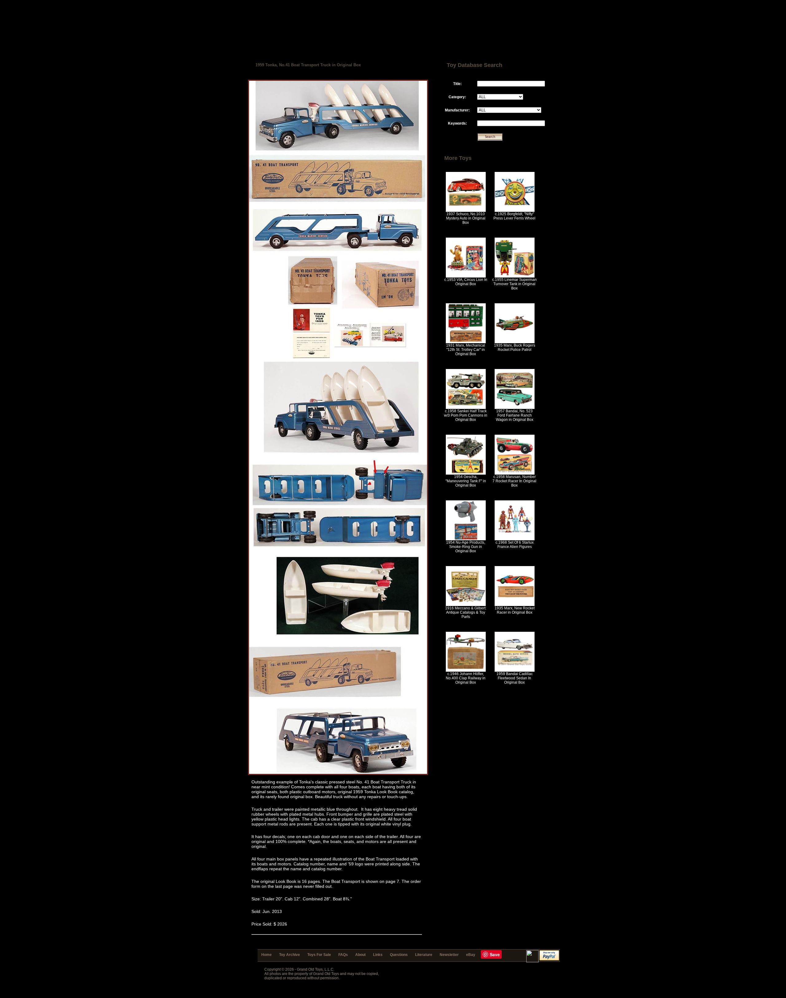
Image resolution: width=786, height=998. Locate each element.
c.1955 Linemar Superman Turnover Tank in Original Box (514, 284)
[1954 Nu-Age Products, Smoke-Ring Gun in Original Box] (466, 539)
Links (378, 955)
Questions (399, 955)
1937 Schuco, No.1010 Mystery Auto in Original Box (465, 218)
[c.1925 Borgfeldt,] (515, 210)
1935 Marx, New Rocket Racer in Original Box (515, 610)
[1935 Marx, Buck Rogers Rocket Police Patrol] (515, 342)
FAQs (343, 955)
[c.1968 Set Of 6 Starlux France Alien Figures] (515, 539)
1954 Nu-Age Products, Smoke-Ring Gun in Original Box (465, 546)
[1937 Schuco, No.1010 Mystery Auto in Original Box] (466, 210)
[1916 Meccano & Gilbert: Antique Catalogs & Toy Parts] (466, 605)
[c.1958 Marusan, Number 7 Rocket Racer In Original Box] (515, 473)
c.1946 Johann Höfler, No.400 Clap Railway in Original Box (465, 678)
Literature (423, 955)
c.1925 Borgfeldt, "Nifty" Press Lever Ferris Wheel (514, 216)
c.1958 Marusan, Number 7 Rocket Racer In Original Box (514, 481)
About (360, 955)
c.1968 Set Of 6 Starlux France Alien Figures (515, 544)
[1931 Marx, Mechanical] (466, 342)
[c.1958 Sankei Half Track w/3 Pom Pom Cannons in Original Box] (466, 408)
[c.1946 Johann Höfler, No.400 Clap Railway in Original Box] (466, 670)
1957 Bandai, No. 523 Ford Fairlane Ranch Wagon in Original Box (514, 415)
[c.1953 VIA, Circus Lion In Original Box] (466, 276)
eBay (470, 955)
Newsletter (449, 955)
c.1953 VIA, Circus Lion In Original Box (465, 282)
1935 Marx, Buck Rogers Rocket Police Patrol (514, 347)
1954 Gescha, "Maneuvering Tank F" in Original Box (466, 481)
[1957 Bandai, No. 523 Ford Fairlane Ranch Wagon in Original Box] (515, 408)
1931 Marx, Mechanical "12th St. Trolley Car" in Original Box (465, 349)
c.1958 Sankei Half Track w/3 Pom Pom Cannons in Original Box (465, 415)
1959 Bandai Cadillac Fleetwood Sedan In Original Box (514, 678)
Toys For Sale (319, 955)
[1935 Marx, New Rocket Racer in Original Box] (515, 605)
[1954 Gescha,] (466, 473)
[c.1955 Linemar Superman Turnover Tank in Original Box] (515, 276)
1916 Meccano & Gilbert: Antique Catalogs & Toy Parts (465, 612)
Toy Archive (289, 955)
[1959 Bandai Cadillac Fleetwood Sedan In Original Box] (515, 670)
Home (266, 955)
